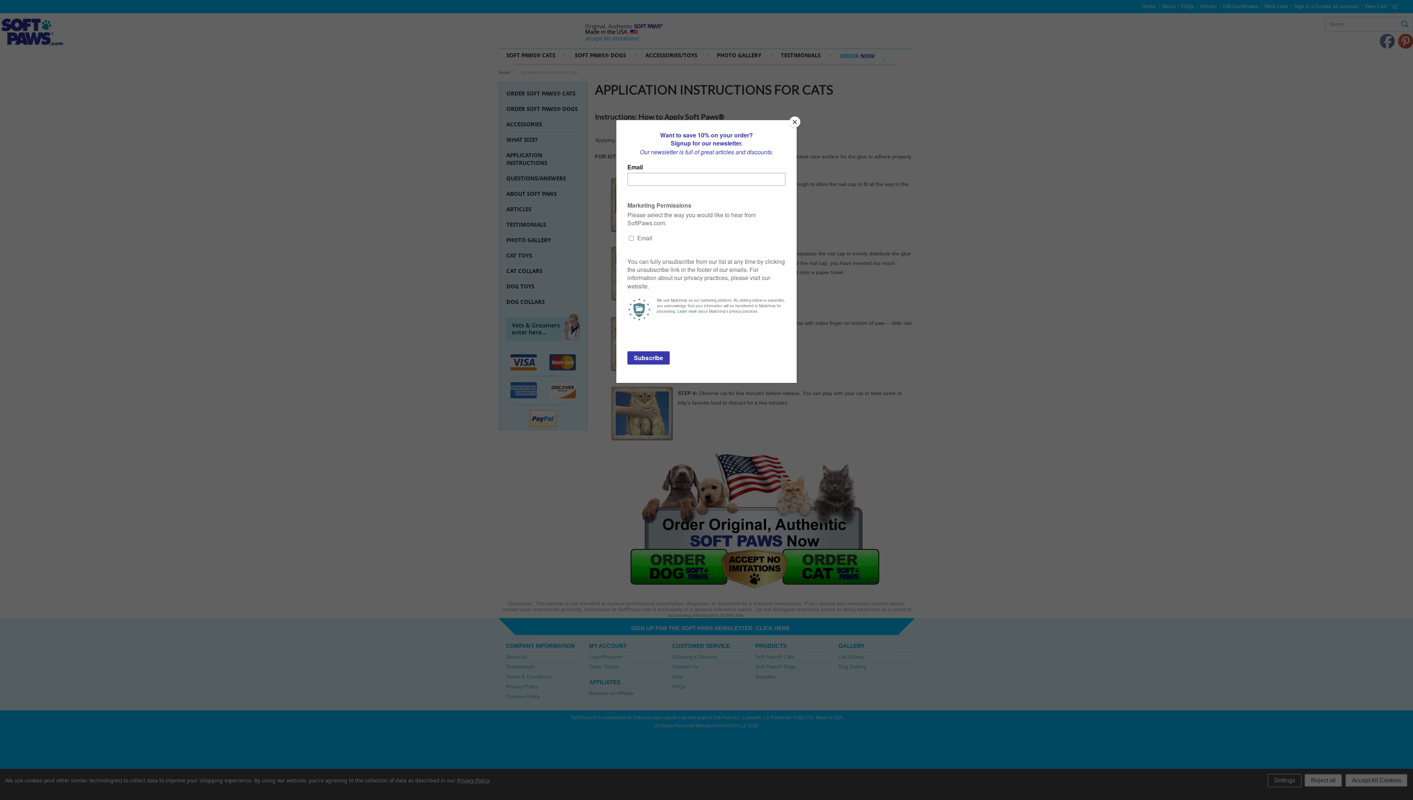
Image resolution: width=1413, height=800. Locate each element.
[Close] (794, 122)
